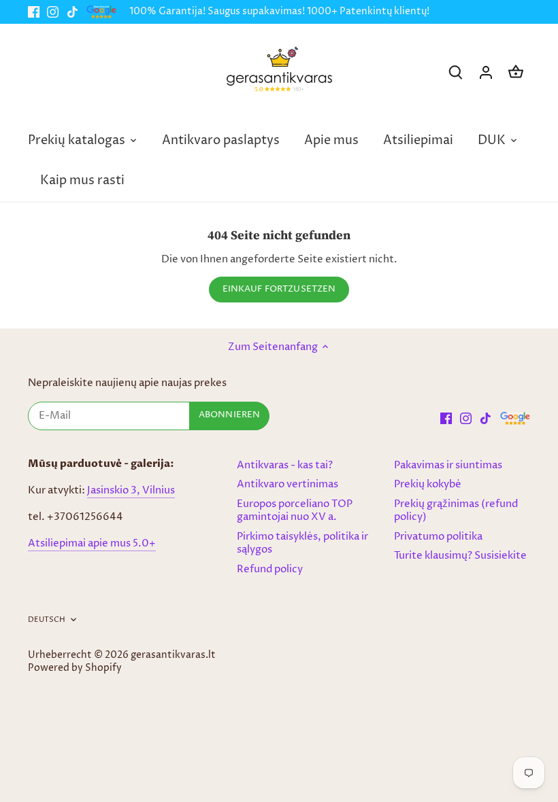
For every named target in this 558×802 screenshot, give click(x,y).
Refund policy (270, 569)
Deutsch (47, 620)
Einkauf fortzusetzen (279, 289)
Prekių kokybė (427, 484)
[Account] (486, 72)
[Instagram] (53, 12)
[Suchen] (456, 72)
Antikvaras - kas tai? (285, 465)
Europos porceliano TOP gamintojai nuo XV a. (294, 511)
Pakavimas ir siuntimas (448, 465)
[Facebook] (33, 12)
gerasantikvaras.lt (173, 655)
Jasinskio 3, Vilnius (131, 490)
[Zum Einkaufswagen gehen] (516, 72)
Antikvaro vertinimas (287, 484)
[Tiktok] (72, 12)
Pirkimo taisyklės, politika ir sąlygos (302, 543)
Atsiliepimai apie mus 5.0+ (92, 543)
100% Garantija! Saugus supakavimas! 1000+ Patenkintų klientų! (279, 11)
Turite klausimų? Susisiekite (460, 555)
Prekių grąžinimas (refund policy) (456, 511)
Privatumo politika (438, 536)
